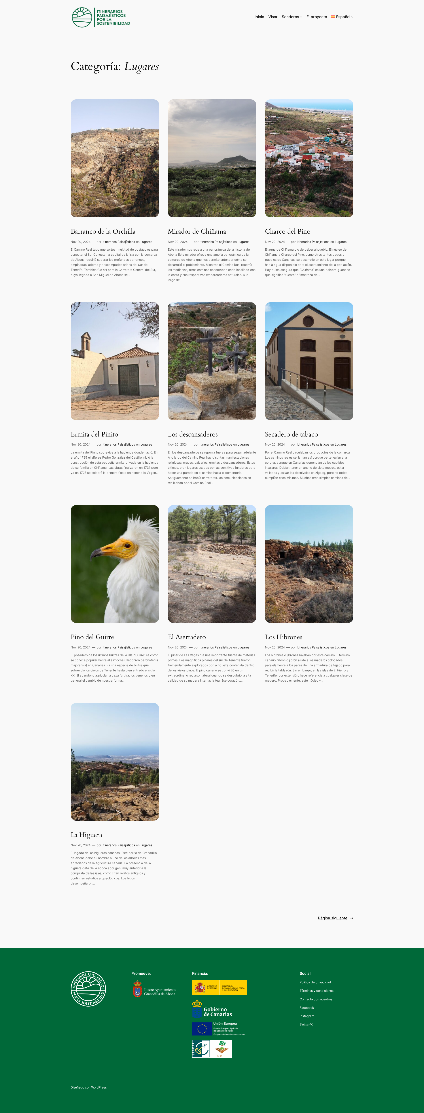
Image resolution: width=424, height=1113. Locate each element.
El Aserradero (187, 637)
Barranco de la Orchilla (103, 232)
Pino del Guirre (92, 637)
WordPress (99, 1087)
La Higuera (86, 835)
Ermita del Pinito (94, 435)
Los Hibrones (283, 637)
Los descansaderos (193, 435)
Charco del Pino (287, 232)
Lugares (146, 242)
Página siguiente (335, 918)
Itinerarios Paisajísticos (118, 242)
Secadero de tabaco (291, 435)
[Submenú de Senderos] (301, 17)
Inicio (259, 17)
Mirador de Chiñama (197, 232)
